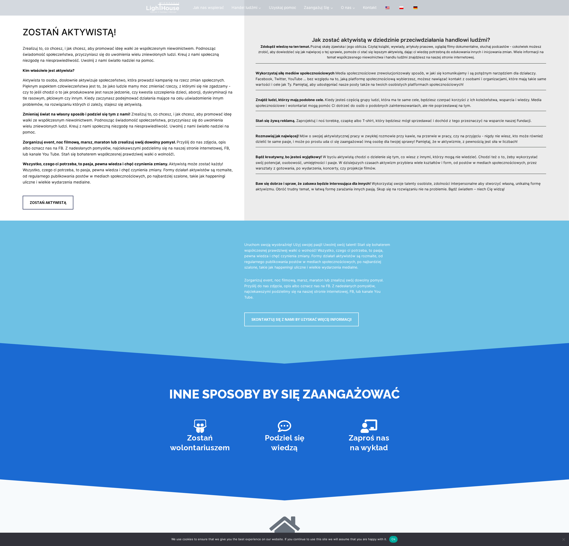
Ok (393, 539)
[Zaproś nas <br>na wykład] (369, 426)
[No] (563, 539)
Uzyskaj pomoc (282, 7)
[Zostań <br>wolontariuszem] (200, 426)
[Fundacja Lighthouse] (162, 8)
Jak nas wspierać (208, 7)
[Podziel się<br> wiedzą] (284, 426)
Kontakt (370, 7)
